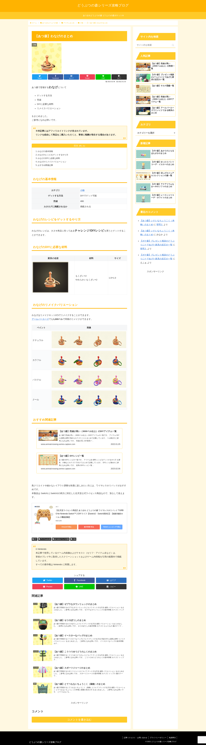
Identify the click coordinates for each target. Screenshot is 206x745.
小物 (82, 190)
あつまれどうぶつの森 (61, 539)
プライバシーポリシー (158, 738)
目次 (76, 145)
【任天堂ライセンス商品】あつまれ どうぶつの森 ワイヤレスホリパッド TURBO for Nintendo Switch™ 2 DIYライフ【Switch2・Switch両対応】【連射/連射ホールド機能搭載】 (90, 513)
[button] (173, 45)
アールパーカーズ (40, 319)
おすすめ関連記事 (45, 165)
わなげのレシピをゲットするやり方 (53, 155)
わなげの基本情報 (45, 151)
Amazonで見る (66, 527)
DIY (35, 539)
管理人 (159, 224)
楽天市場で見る (89, 527)
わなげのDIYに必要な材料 (49, 158)
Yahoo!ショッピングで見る (112, 527)
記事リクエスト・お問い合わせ (135, 738)
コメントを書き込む (79, 719)
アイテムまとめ (46, 539)
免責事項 (172, 738)
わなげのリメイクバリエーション (52, 162)
